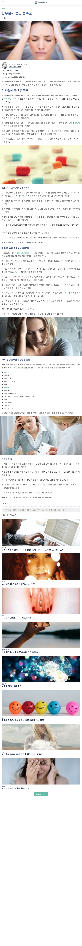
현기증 (6, 372)
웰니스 (3, 581)
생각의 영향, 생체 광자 (12, 686)
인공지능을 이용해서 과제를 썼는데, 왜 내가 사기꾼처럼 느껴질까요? (32, 550)
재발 (76, 123)
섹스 (3, 615)
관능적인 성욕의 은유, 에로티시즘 (17, 618)
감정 (3, 718)
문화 (3, 752)
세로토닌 (7, 99)
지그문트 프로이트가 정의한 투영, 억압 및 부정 (22, 754)
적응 (66, 293)
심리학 (3, 8)
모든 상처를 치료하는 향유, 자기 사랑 (18, 584)
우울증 (25, 196)
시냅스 (16, 272)
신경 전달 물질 (23, 253)
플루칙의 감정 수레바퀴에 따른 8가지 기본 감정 (23, 720)
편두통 (6, 387)
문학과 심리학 (5, 650)
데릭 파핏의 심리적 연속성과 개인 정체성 (20, 652)
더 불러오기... (41, 794)
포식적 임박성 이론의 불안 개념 (16, 788)
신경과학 (4, 547)
